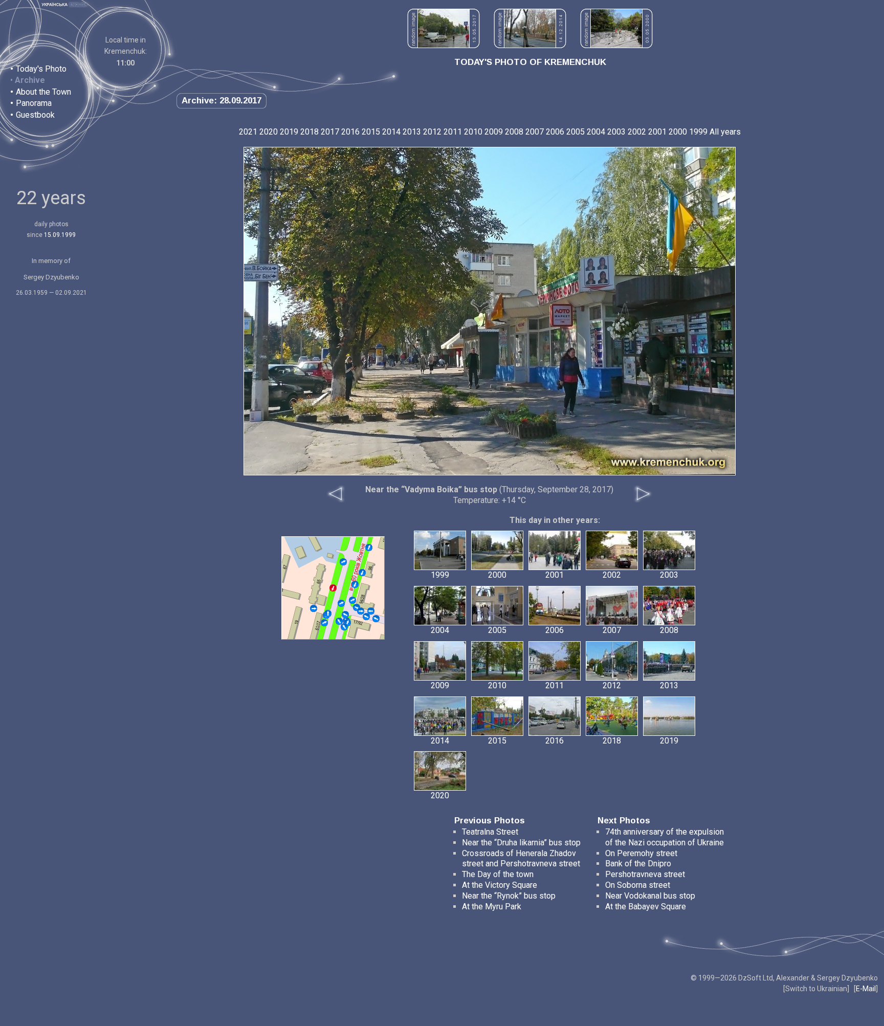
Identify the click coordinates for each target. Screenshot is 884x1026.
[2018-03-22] (313, 608)
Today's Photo (41, 69)
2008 (514, 132)
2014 (391, 132)
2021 (248, 132)
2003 (616, 132)
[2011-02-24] (369, 547)
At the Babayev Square (645, 906)
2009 (493, 132)
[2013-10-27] (344, 627)
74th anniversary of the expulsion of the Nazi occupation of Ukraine (664, 837)
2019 (289, 132)
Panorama (34, 103)
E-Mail (866, 989)
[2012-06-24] (341, 603)
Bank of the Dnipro (638, 863)
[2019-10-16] (361, 611)
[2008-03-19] (343, 562)
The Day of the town (498, 874)
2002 (637, 132)
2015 (371, 132)
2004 (596, 132)
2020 (268, 132)
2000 (678, 132)
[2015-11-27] (362, 572)
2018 (309, 132)
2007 (534, 132)
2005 (575, 132)
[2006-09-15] (339, 621)
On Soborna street (637, 885)
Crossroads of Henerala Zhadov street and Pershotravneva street (521, 858)
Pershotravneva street (645, 874)
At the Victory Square (499, 885)
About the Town (43, 92)
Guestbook (35, 115)
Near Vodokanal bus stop (650, 896)
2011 (453, 132)
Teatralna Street (490, 832)
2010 (473, 132)
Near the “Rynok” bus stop (509, 896)
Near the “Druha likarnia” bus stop (521, 842)
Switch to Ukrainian (816, 989)
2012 (432, 132)
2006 (555, 132)
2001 (657, 132)
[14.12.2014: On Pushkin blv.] (530, 45)
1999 (698, 132)
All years (725, 132)
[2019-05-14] (324, 623)
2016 (350, 132)
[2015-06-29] (345, 614)
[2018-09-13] (371, 611)
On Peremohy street (641, 853)
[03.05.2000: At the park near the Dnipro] (616, 45)
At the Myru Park (491, 906)
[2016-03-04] (355, 584)
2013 (412, 132)
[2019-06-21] (376, 619)
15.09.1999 (60, 234)
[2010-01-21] (328, 613)
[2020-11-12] (352, 600)
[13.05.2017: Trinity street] (443, 45)
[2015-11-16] (366, 617)
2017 (330, 132)
